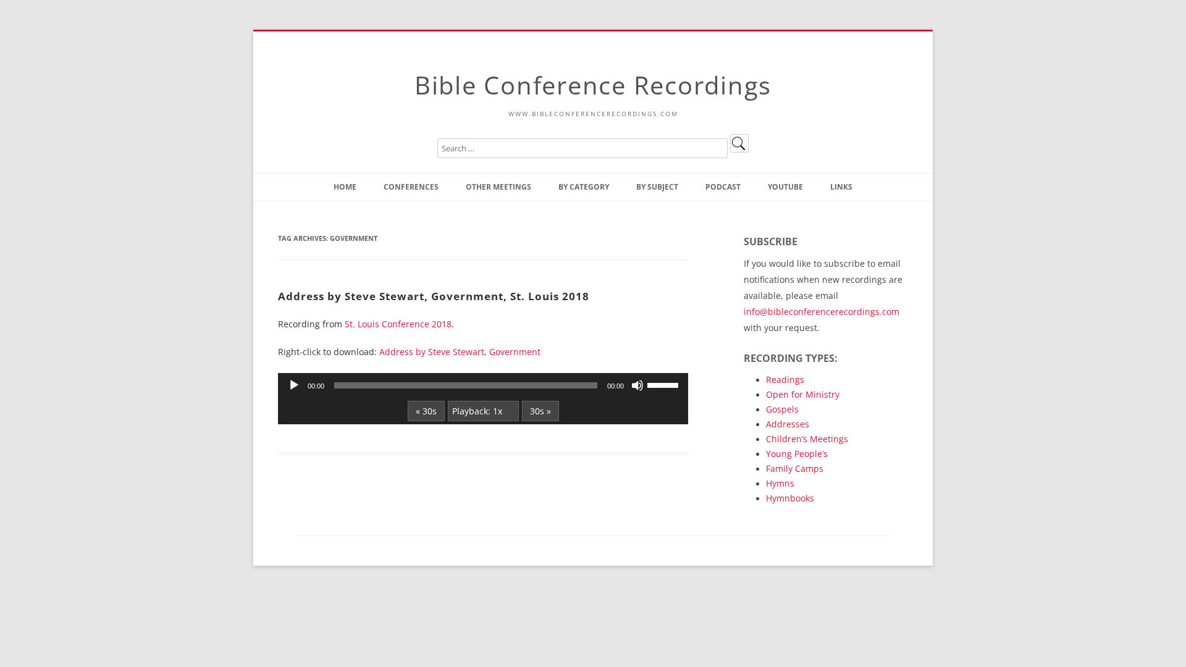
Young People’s (797, 453)
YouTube (785, 187)
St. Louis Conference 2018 (398, 324)
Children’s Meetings (807, 439)
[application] (483, 385)
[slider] (664, 384)
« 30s (426, 411)
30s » (540, 411)
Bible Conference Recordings (593, 85)
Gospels (782, 409)
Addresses (787, 424)
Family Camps (794, 468)
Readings (785, 379)
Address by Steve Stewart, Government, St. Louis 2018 (433, 295)
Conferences (411, 187)
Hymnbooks (790, 498)
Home (345, 187)
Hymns (780, 483)
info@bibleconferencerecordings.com (821, 311)
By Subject (657, 187)
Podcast (723, 187)
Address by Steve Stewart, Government (459, 352)
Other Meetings (498, 187)
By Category (583, 187)
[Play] (294, 385)
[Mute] (637, 385)
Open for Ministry (802, 394)
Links (841, 187)
